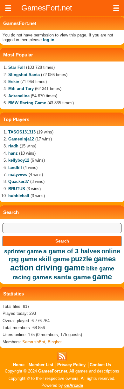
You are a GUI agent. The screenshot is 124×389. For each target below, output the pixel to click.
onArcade (73, 385)
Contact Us (100, 364)
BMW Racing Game (27, 102)
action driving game (47, 267)
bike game (100, 268)
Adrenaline (19, 96)
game (102, 276)
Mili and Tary (21, 88)
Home (18, 364)
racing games (32, 277)
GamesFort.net (52, 371)
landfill (15, 167)
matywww (17, 174)
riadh (13, 146)
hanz (13, 153)
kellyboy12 (18, 160)
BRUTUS (16, 188)
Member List (41, 364)
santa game (72, 277)
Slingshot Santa (24, 74)
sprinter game (23, 251)
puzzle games (93, 259)
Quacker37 (18, 181)
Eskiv (13, 81)
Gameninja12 (21, 139)
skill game (54, 259)
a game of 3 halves (71, 251)
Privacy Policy (71, 364)
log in (48, 39)
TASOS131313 (22, 132)
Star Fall (16, 67)
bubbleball (18, 195)
